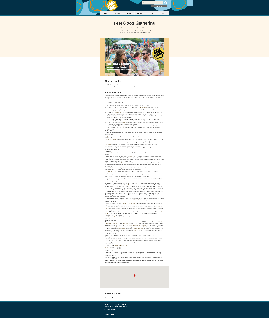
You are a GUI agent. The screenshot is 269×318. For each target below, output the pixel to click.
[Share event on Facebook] (105, 297)
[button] (117, 13)
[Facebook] (165, 2)
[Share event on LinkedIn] (112, 297)
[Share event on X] (109, 297)
